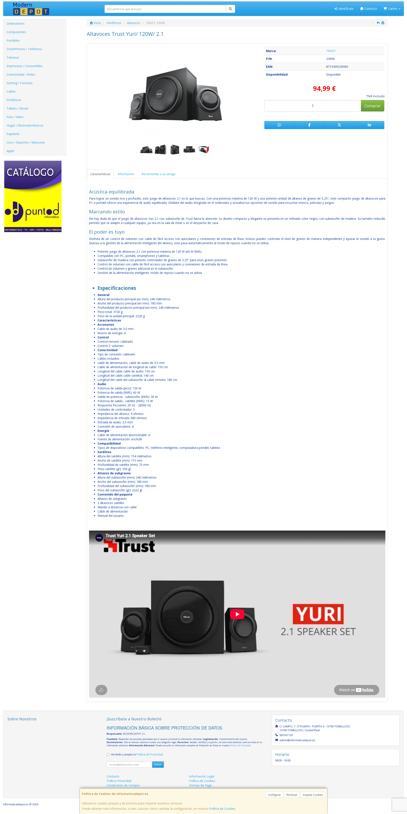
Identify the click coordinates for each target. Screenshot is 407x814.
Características (100, 174)
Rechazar (291, 795)
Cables (11, 91)
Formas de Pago (200, 785)
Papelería (13, 134)
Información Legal (201, 776)
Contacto (370, 9)
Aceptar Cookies (313, 795)
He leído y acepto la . (137, 754)
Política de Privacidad (240, 745)
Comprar (372, 105)
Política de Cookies (222, 809)
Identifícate (345, 9)
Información (126, 174)
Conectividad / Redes (21, 74)
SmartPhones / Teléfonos (24, 49)
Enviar (158, 764)
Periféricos (14, 100)
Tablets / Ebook (17, 108)
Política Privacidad (119, 781)
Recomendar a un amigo (159, 174)
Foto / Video (15, 117)
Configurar (274, 795)
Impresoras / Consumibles (25, 66)
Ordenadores (16, 23)
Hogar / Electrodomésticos (25, 125)
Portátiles (13, 40)
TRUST (331, 51)
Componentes (16, 32)
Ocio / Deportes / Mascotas (26, 142)
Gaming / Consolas (20, 83)
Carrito (392, 9)
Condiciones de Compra (123, 785)
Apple (10, 151)
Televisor (13, 57)
